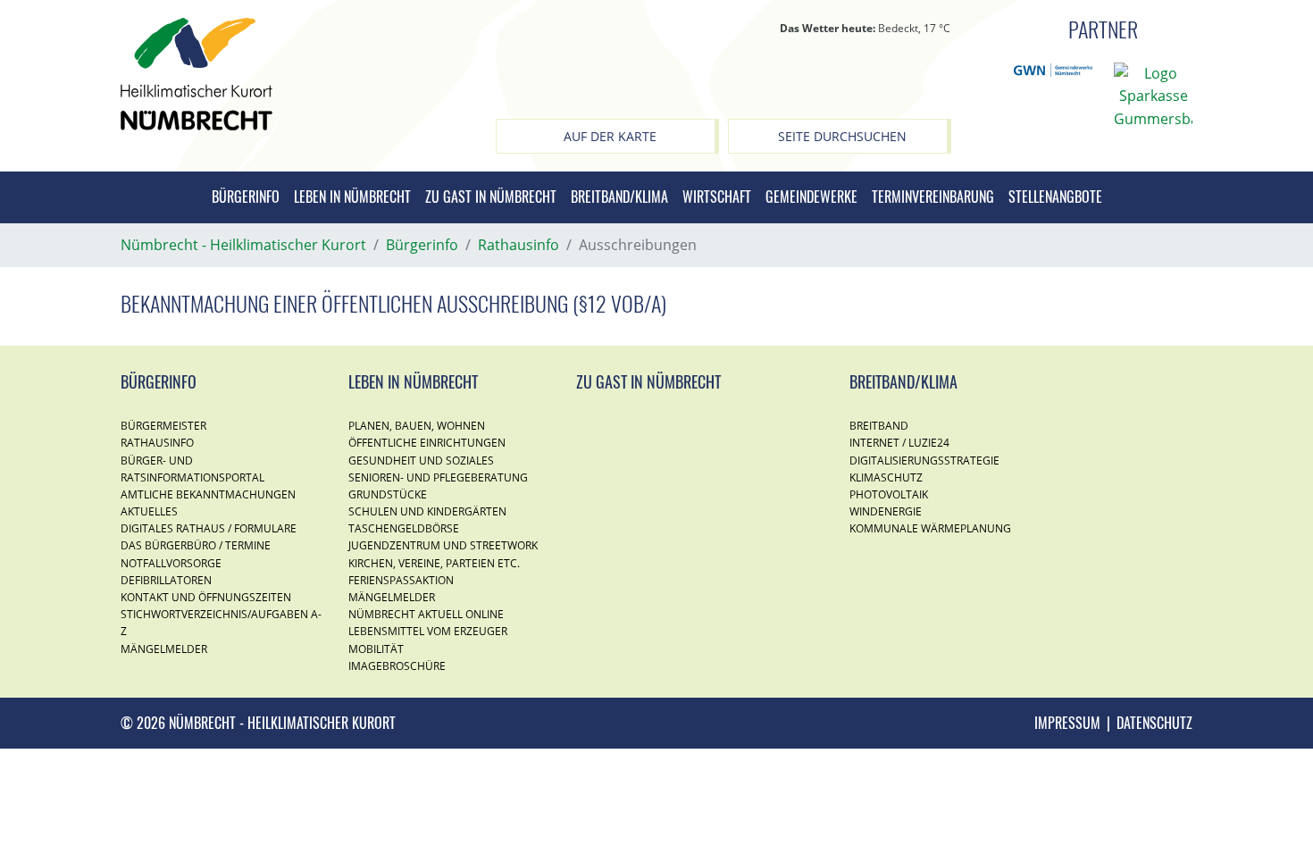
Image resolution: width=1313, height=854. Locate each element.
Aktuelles (149, 511)
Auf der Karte (610, 136)
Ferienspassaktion (401, 580)
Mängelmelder (164, 649)
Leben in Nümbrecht (352, 196)
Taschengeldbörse (403, 528)
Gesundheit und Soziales (421, 460)
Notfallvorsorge (171, 563)
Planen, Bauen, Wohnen (416, 425)
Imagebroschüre (397, 666)
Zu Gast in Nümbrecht (490, 196)
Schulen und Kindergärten (427, 511)
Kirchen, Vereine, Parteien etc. (434, 563)
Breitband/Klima (619, 196)
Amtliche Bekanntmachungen (208, 494)
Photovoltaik (888, 494)
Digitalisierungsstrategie (924, 460)
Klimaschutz (886, 477)
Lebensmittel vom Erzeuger (427, 631)
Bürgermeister (163, 425)
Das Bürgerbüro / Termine (196, 545)
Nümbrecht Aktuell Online (426, 614)
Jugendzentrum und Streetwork (443, 545)
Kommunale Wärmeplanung (930, 528)
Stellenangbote (1055, 196)
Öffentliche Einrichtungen (427, 442)
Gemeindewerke (811, 196)
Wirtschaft (716, 196)
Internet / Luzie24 (899, 442)
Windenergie (885, 511)
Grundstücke (387, 494)
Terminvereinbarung (933, 196)
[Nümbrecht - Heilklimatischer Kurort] (196, 72)
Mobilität (376, 649)
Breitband (878, 425)
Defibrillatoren (166, 580)
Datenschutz (1154, 722)
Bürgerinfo (246, 196)
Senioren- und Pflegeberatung (438, 477)
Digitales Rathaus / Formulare (209, 528)
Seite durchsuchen (842, 136)
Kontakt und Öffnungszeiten (206, 597)
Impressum (1067, 722)
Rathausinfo (157, 442)
